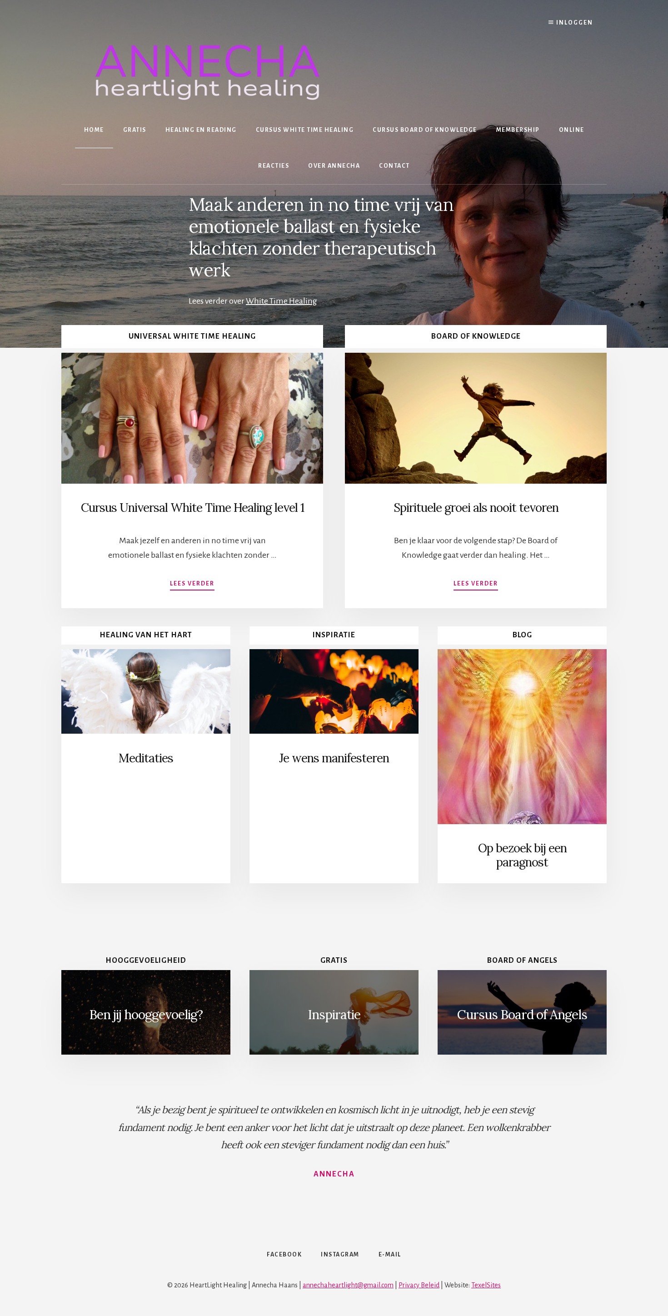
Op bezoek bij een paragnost (522, 855)
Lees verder (192, 583)
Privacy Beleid (419, 1285)
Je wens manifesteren (334, 758)
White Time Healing (281, 300)
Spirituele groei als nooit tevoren (476, 507)
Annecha (334, 1174)
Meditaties (146, 758)
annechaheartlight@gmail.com (348, 1285)
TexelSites (486, 1285)
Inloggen (573, 23)
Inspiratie (334, 1014)
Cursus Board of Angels (522, 1014)
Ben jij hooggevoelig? (146, 1014)
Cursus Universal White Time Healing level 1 (192, 507)
